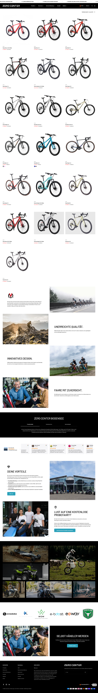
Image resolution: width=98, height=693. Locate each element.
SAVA (3, 46)
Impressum (20, 672)
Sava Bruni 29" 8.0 (69, 124)
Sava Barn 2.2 (36, 163)
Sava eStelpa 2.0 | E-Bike (39, 203)
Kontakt (58, 5)
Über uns (11, 493)
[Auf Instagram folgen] (6, 684)
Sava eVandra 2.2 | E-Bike (39, 86)
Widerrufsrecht (21, 674)
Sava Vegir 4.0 (68, 163)
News (4, 678)
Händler (64, 5)
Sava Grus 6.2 (5, 279)
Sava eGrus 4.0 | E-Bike (7, 47)
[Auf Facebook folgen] (3, 684)
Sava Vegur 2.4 (6, 86)
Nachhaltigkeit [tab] (68, 424)
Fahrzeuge (51, 677)
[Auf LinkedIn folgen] (9, 684)
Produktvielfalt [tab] (30, 424)
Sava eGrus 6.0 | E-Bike (7, 241)
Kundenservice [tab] (49, 424)
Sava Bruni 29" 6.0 (37, 124)
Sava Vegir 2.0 (5, 203)
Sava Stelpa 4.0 (6, 124)
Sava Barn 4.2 (5, 163)
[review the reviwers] (26, 445)
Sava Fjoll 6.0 (68, 203)
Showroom (40, 5)
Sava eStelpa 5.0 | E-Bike (39, 241)
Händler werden (72, 645)
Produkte (33, 5)
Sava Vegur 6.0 (68, 86)
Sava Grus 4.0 (36, 47)
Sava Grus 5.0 (68, 241)
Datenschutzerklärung (22, 670)
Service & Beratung (50, 5)
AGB (18, 667)
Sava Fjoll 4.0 (68, 47)
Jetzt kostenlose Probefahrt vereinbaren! (64, 530)
